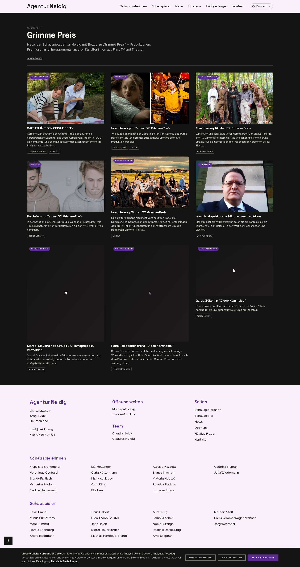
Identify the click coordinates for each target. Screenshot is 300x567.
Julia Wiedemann (226, 472)
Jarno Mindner (163, 518)
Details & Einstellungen (64, 561)
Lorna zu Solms (164, 490)
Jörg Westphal (204, 236)
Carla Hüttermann (37, 151)
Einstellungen (232, 557)
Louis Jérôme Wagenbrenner (235, 518)
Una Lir (134, 147)
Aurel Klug (160, 512)
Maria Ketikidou (102, 478)
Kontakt (238, 6)
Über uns (194, 6)
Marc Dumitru (39, 524)
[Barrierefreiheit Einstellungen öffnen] (8, 541)
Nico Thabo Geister (105, 518)
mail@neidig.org (41, 429)
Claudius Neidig (123, 438)
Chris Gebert (100, 512)
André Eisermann (42, 535)
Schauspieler (161, 6)
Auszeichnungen (39, 77)
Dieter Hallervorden (105, 530)
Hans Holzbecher (121, 369)
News (179, 6)
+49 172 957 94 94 (42, 434)
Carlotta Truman (226, 466)
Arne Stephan (162, 535)
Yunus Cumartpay (42, 518)
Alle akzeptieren (263, 557)
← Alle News (34, 58)
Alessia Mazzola (164, 466)
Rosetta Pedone (164, 484)
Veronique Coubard (44, 472)
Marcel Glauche (36, 369)
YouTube (35, 165)
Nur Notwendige (200, 557)
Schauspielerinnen (133, 6)
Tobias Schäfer (36, 236)
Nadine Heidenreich (44, 490)
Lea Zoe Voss (119, 147)
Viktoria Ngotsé (164, 478)
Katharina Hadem (42, 484)
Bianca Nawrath (205, 151)
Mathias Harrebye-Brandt (109, 535)
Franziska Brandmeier (45, 466)
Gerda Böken (203, 316)
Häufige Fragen (217, 6)
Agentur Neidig (46, 6)
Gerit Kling (98, 484)
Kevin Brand (38, 512)
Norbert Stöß (223, 512)
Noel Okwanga (163, 524)
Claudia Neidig (122, 433)
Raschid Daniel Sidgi (167, 530)
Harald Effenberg (42, 530)
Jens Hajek (99, 524)
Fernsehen (120, 77)
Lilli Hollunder (101, 466)
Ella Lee (54, 151)
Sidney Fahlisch (41, 478)
